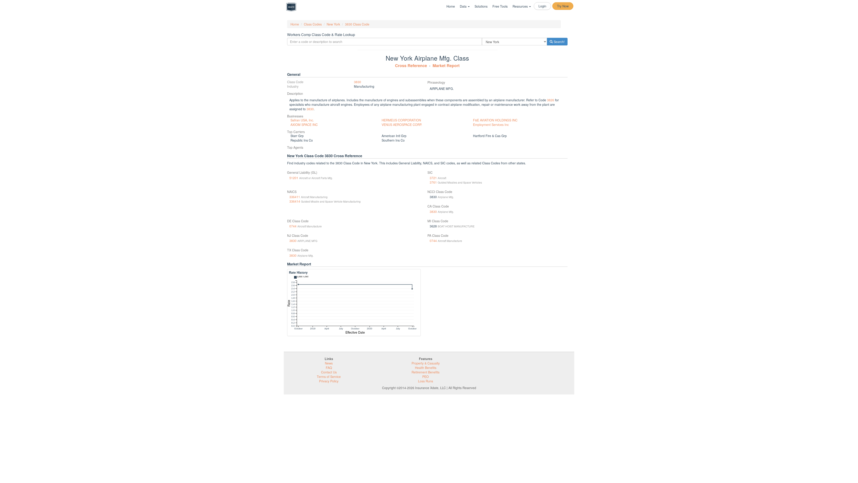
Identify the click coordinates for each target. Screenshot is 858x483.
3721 (433, 178)
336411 (294, 197)
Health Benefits (425, 367)
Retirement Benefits (426, 372)
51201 (293, 178)
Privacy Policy (329, 381)
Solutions (481, 6)
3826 (550, 100)
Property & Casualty (426, 363)
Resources (521, 6)
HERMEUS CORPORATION (401, 120)
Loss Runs (425, 381)
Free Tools (500, 6)
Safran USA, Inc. (302, 120)
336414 (294, 201)
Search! (559, 41)
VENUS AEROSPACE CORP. (402, 124)
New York (333, 24)
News (329, 363)
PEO (425, 376)
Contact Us (329, 372)
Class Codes (313, 24)
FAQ (329, 367)
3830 (357, 82)
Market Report (446, 65)
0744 (293, 226)
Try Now (563, 6)
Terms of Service (329, 376)
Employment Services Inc (491, 124)
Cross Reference (411, 65)
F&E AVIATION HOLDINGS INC (495, 120)
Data (463, 6)
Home (450, 6)
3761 (433, 182)
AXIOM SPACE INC (304, 124)
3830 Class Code (357, 24)
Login (542, 6)
